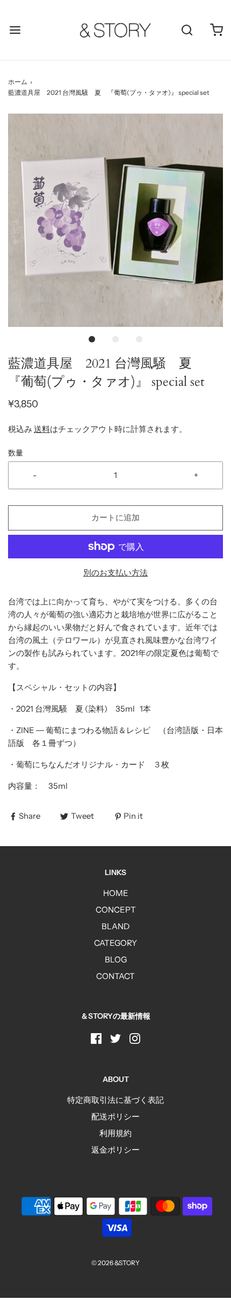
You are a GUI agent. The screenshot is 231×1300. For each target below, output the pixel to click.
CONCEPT (116, 910)
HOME (115, 893)
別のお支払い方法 (115, 572)
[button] (115, 220)
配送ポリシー (115, 1116)
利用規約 (115, 1133)
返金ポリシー (115, 1150)
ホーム (17, 82)
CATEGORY (115, 943)
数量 (15, 453)
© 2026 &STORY (115, 1263)
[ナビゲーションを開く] (15, 30)
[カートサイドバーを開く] (216, 30)
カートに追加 (115, 517)
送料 (42, 429)
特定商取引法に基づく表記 (115, 1100)
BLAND (115, 926)
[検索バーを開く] (186, 30)
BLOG (116, 959)
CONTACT (115, 976)
